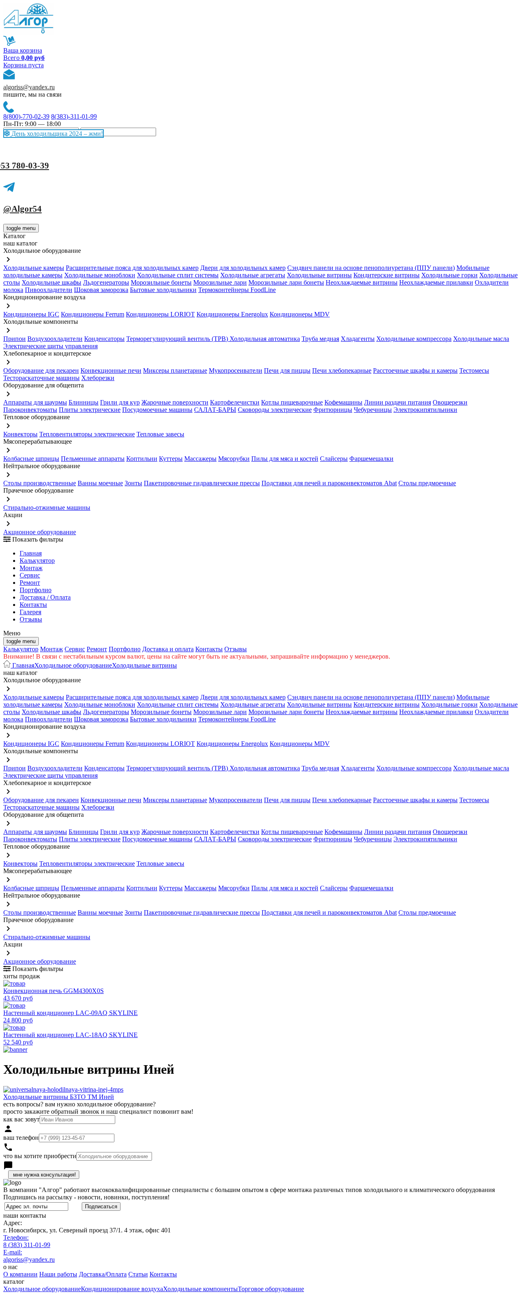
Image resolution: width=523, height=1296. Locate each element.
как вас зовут (21, 1119)
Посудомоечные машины (157, 409)
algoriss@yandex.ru (29, 87)
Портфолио (35, 589)
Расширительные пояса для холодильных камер (132, 267)
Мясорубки (234, 458)
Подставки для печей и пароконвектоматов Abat (329, 483)
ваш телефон (21, 1137)
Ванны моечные (100, 483)
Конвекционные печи (110, 370)
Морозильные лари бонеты (286, 282)
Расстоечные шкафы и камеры (415, 370)
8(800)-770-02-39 (26, 116)
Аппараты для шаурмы (35, 402)
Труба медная (320, 338)
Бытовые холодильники (163, 289)
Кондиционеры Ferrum (92, 314)
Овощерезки (450, 402)
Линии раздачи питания (397, 402)
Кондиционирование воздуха (122, 1288)
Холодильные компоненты (200, 1288)
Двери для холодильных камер (243, 267)
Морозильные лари (220, 282)
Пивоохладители (48, 289)
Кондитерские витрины (386, 275)
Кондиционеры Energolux (232, 314)
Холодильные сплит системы (178, 275)
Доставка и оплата (168, 649)
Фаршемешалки (371, 458)
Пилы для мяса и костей (284, 458)
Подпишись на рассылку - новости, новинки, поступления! (86, 1197)
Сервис (75, 649)
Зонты (133, 483)
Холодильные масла (481, 338)
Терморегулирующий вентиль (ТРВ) (178, 338)
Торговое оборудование (271, 1288)
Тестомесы (474, 370)
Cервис (30, 575)
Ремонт (30, 582)
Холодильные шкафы (51, 282)
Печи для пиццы (287, 370)
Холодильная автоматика (265, 338)
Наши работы (58, 1274)
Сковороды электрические (275, 409)
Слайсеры (334, 458)
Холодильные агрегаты (252, 275)
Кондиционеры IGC (31, 314)
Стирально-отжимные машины (46, 507)
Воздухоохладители (55, 338)
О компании (20, 1274)
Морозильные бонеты (161, 282)
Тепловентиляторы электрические (87, 434)
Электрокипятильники (425, 409)
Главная (31, 553)
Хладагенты (358, 338)
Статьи (138, 1274)
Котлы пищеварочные (292, 402)
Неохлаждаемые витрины (362, 282)
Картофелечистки (234, 402)
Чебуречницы (373, 409)
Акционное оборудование (39, 532)
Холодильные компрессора (413, 338)
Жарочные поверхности (174, 402)
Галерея (30, 611)
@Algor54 (22, 209)
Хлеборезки (97, 377)
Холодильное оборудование (73, 665)
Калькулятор (37, 560)
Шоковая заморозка (101, 289)
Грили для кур (120, 402)
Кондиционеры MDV (300, 314)
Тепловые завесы (160, 434)
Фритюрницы (332, 409)
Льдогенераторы (106, 282)
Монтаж (31, 567)
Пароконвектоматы (30, 409)
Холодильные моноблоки (99, 275)
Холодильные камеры (33, 267)
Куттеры (171, 458)
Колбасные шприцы (31, 458)
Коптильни (141, 458)
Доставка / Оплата (45, 597)
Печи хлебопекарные (341, 370)
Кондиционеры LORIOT (160, 314)
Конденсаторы (104, 338)
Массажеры (200, 458)
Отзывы (31, 619)
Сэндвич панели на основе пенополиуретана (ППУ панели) (371, 267)
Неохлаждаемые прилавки (436, 282)
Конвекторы (20, 434)
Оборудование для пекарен (41, 370)
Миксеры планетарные (175, 370)
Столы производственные (39, 483)
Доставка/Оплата (103, 1274)
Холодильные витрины (319, 275)
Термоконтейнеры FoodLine (237, 289)
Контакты (33, 604)
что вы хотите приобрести (39, 1155)
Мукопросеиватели (235, 370)
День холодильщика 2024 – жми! (56, 133)
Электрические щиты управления (50, 346)
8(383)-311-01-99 (74, 116)
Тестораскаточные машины (41, 377)
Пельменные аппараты (93, 458)
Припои (14, 338)
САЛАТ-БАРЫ (215, 409)
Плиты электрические (90, 409)
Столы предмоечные (427, 483)
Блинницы (83, 402)
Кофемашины (343, 402)
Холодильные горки (449, 275)
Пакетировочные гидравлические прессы (202, 483)
